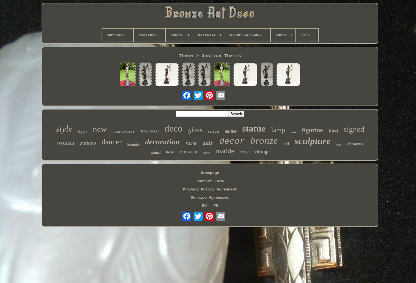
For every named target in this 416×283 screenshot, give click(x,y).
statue (253, 128)
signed (354, 129)
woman (65, 142)
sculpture (313, 141)
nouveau (188, 152)
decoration (162, 142)
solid (213, 131)
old (286, 144)
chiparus (355, 144)
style (64, 129)
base (170, 152)
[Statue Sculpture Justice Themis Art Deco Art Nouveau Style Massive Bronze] (188, 75)
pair (208, 143)
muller (231, 131)
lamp (278, 130)
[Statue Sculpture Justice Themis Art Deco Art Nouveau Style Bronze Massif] (127, 75)
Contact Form (210, 181)
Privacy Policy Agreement (210, 189)
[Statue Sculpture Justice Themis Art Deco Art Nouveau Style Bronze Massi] (167, 75)
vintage (262, 152)
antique (88, 143)
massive (150, 130)
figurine (312, 130)
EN (204, 205)
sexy (244, 152)
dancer (112, 142)
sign (339, 144)
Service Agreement (210, 197)
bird (333, 131)
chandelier (123, 132)
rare (191, 143)
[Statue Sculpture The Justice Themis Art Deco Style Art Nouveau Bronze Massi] (222, 75)
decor (232, 141)
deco (173, 128)
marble (225, 151)
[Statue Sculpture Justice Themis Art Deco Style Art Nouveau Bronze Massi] (204, 75)
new (100, 129)
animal (155, 153)
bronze (264, 140)
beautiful (133, 144)
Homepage (210, 173)
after (293, 132)
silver (206, 153)
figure (82, 131)
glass (195, 130)
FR (215, 205)
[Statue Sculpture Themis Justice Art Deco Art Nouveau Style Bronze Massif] (145, 75)
